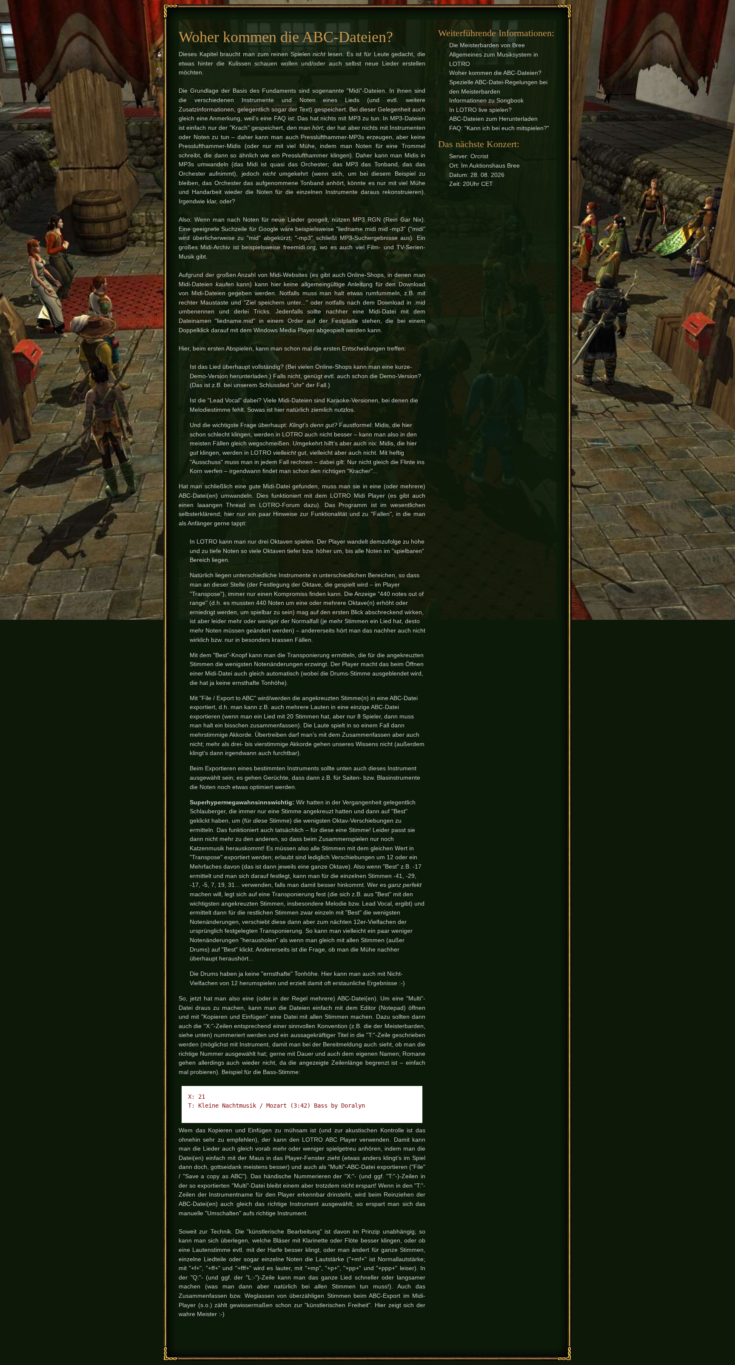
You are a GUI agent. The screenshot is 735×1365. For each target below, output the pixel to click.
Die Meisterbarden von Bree (487, 45)
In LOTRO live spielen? (480, 109)
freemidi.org (299, 247)
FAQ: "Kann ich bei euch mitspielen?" (499, 128)
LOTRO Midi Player (357, 495)
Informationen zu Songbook (486, 100)
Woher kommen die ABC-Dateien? (495, 72)
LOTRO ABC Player (329, 1139)
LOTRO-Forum (279, 505)
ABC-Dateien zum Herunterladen (493, 118)
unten (202, 1035)
